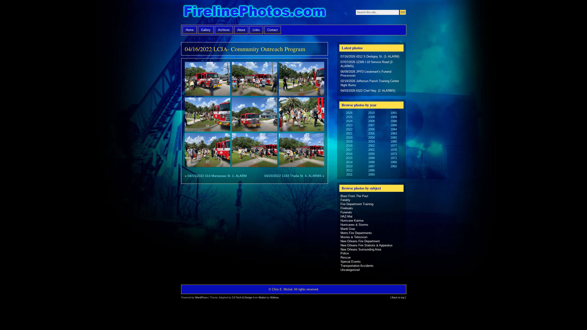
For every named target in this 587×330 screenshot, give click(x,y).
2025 (349, 117)
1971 (393, 158)
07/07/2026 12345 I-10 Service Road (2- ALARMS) (367, 64)
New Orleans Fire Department (360, 241)
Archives (224, 30)
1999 (371, 158)
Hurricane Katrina (352, 220)
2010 (371, 113)
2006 (371, 129)
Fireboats (347, 208)
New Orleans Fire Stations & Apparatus (367, 245)
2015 (349, 158)
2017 (349, 149)
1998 (371, 162)
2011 (349, 174)
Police (345, 253)
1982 (393, 137)
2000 (371, 154)
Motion (262, 297)
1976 (393, 149)
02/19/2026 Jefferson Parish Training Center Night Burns (370, 83)
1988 (393, 121)
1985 (393, 125)
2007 (371, 125)
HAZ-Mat (346, 216)
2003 (371, 141)
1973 (393, 154)
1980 (393, 141)
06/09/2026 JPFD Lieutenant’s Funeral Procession (366, 73)
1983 (393, 133)
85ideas (274, 297)
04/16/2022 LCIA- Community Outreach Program (245, 49)
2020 (349, 137)
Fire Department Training (357, 204)
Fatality (345, 200)
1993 (371, 174)
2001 (371, 149)
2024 (349, 121)
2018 (349, 145)
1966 (393, 162)
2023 (349, 125)
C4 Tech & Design (242, 297)
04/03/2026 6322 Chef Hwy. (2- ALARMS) (368, 90)
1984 (393, 129)
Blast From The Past (354, 196)
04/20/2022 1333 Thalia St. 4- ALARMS (292, 176)
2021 (349, 133)
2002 (371, 145)
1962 (393, 166)
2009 (371, 117)
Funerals (346, 212)
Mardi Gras (348, 229)
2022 (349, 129)
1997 (371, 166)
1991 (393, 113)
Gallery (205, 30)
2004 (371, 137)
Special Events (351, 261)
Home (190, 30)
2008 (371, 121)
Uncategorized (350, 270)
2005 (371, 133)
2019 (349, 141)
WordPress (201, 297)
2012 (349, 170)
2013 (349, 166)
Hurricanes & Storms (354, 224)
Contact (272, 30)
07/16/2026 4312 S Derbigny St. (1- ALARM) (370, 56)
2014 (349, 162)
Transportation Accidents (357, 265)
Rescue (346, 257)
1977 (393, 145)
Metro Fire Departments (356, 233)
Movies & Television (354, 237)
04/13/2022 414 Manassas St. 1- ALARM (217, 176)
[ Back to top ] (398, 297)
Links (256, 30)
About (241, 30)
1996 (371, 170)
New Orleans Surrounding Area (361, 249)
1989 (393, 117)
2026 (349, 113)
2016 (349, 154)
